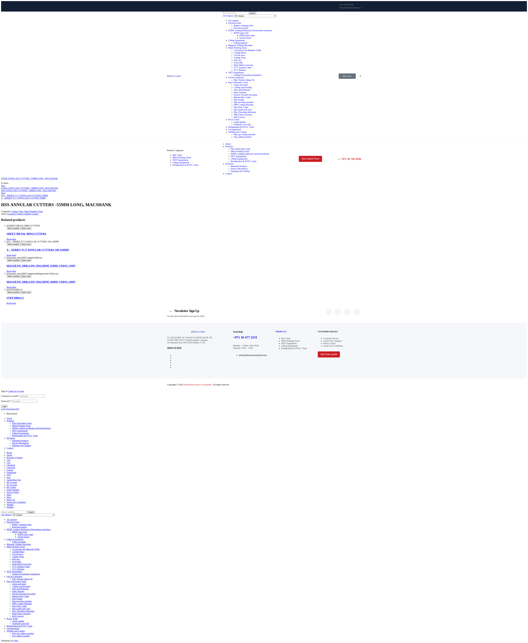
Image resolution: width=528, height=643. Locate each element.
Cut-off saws (239, 55)
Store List (11, 500)
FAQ (9, 475)
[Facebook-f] (328, 311)
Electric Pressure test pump (245, 95)
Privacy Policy (13, 492)
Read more (11, 239)
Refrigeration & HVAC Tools (241, 127)
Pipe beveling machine (243, 102)
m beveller (238, 62)
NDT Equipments (236, 72)
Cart (8, 460)
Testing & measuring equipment (247, 75)
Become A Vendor (15, 457)
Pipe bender (239, 100)
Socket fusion (245, 38)
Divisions (11, 438)
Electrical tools (234, 23)
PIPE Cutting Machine (243, 105)
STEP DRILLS (15, 297)
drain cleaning (240, 92)
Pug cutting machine (242, 137)
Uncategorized (234, 129)
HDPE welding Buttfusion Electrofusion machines (250, 30)
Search (252, 13)
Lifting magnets (240, 43)
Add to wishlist (13, 228)
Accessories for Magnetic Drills (247, 50)
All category (233, 20)
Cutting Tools (240, 58)
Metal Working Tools (237, 48)
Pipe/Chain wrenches (243, 114)
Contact (10, 448)
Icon (8, 477)
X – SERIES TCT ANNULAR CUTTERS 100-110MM (38, 249)
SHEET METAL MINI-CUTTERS (26, 233)
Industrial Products (20, 440)
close (16, 640)
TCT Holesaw (240, 70)
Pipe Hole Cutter (241, 107)
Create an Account (16, 391)
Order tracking (13, 490)
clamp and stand (241, 85)
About (9, 418)
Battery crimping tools (243, 25)
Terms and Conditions (16, 502)
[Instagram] (347, 311)
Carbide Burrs (240, 53)
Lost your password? (10, 409)
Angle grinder (240, 122)
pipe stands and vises (243, 110)
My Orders (11, 487)
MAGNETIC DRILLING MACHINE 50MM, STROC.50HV (41, 281)
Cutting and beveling (243, 87)
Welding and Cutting (237, 132)
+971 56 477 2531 (245, 337)
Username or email (10, 396)
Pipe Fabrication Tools (238, 82)
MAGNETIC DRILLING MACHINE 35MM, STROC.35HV (41, 265)
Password (6, 401)
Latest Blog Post (14, 480)
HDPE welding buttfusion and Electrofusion (31, 428)
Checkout (11, 465)
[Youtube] (356, 311)
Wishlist (10, 505)
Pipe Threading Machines (245, 112)
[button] (347, 76)
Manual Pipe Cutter (242, 97)
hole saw (237, 60)
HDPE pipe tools (241, 33)
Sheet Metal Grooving (243, 65)
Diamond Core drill (242, 124)
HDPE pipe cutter (247, 35)
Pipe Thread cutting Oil (244, 80)
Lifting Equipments (236, 40)
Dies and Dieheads (242, 90)
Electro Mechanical (20, 443)
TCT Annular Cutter (242, 67)
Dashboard (11, 472)
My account (12, 482)
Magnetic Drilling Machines (240, 45)
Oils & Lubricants (236, 77)
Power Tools (233, 119)
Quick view (26, 228)
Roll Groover (239, 117)
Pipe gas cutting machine (244, 134)
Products (281, 332)
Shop (9, 495)
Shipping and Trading (21, 445)
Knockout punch (241, 28)
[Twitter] (338, 311)
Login (4, 406)
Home (9, 453)
